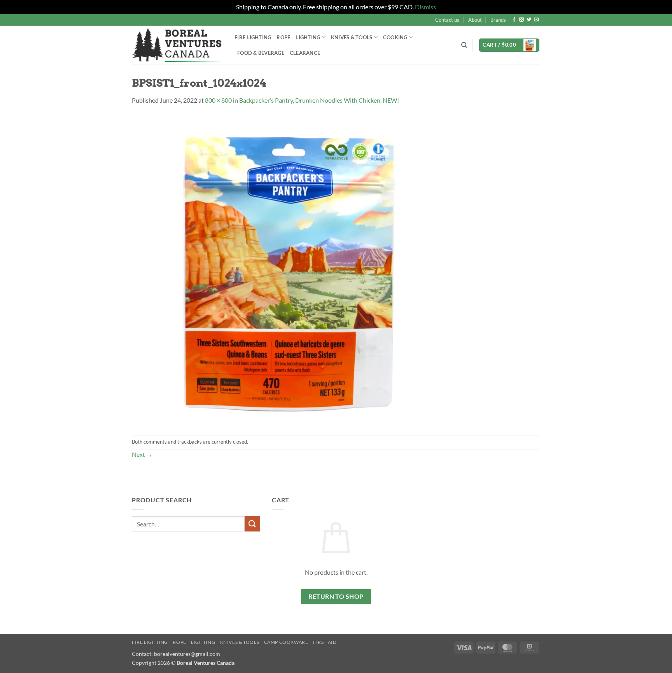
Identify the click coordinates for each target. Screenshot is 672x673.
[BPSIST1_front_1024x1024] (287, 269)
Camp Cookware (286, 642)
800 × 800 (218, 100)
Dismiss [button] (425, 6)
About (475, 20)
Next (142, 454)
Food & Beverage (260, 53)
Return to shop (336, 596)
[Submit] (252, 523)
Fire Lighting (252, 37)
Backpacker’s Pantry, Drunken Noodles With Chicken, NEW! (319, 100)
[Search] (464, 45)
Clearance (305, 53)
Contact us (447, 20)
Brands (498, 20)
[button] (509, 45)
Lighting (308, 37)
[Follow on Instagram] (521, 20)
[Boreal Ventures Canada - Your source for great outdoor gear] (177, 45)
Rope (283, 37)
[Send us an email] (536, 20)
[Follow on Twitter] (529, 20)
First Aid (325, 642)
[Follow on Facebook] (514, 20)
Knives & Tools (239, 642)
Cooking (395, 37)
